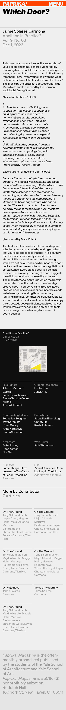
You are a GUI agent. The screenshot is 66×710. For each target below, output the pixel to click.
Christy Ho (41, 421)
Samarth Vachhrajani (15, 395)
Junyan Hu (40, 391)
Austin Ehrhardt (12, 405)
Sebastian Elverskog (47, 418)
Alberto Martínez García (13, 389)
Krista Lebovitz (43, 425)
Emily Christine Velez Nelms (16, 400)
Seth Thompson (44, 445)
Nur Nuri (8, 452)
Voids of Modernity (46, 587)
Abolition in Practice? (22, 35)
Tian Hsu (52, 532)
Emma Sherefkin (13, 432)
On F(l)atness (11, 587)
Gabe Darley (10, 445)
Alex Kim (8, 478)
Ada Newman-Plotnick (48, 475)
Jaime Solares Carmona (24, 31)
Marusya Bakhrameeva (11, 526)
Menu (56, 4)
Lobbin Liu (41, 388)
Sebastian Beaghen (15, 418)
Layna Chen (10, 518)
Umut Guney (10, 425)
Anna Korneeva (12, 428)
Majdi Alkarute (20, 521)
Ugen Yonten (10, 448)
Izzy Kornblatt (11, 421)
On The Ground (12, 511)
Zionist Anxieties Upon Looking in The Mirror (48, 469)
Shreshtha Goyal (13, 532)
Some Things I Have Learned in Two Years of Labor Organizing (16, 471)
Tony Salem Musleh (15, 515)
